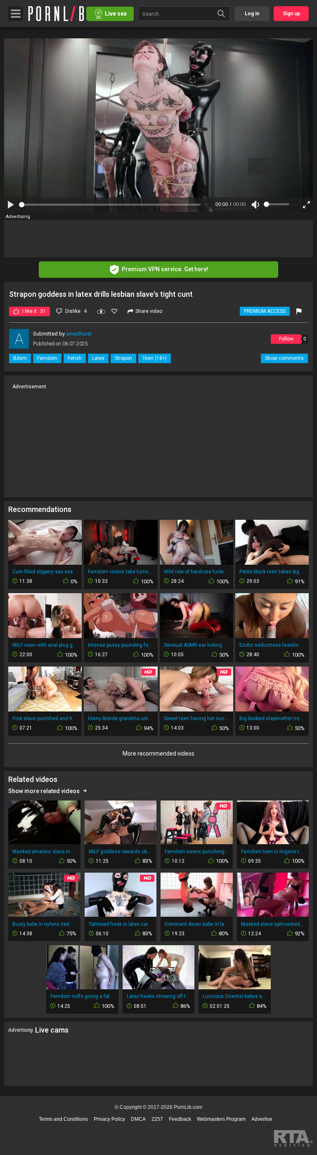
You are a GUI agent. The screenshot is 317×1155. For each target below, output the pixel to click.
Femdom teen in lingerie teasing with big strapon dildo (273, 852)
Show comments (284, 358)
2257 (157, 1119)
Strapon (123, 358)
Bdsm (20, 358)
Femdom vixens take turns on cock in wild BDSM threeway (120, 572)
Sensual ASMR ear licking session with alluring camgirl (196, 645)
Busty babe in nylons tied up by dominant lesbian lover (44, 924)
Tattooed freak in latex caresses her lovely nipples (121, 924)
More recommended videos (158, 753)
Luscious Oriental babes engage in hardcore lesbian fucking (235, 996)
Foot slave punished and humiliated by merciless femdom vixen (45, 718)
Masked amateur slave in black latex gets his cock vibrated (44, 852)
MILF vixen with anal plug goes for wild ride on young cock (45, 645)
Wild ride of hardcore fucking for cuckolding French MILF (196, 572)
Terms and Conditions (63, 1119)
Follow (286, 339)
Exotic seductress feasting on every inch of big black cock (272, 645)
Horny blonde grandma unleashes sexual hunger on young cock (120, 718)
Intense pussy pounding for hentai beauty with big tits (120, 645)
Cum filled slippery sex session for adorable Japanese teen (45, 572)
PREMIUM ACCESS (265, 311)
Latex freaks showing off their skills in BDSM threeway (159, 996)
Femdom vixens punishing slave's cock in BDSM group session (197, 852)
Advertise (261, 1119)
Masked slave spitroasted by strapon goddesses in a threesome (273, 924)
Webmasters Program (221, 1119)
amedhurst (79, 334)
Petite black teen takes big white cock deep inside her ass (272, 572)
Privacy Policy (109, 1119)
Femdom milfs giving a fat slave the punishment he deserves (82, 996)
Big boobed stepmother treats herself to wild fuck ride (272, 718)
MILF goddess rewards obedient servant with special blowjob (121, 852)
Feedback (180, 1119)
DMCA (138, 1119)
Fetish (75, 358)
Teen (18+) (154, 358)
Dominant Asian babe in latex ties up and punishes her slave (197, 924)
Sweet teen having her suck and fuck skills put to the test (196, 718)
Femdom (47, 358)
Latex (98, 358)
